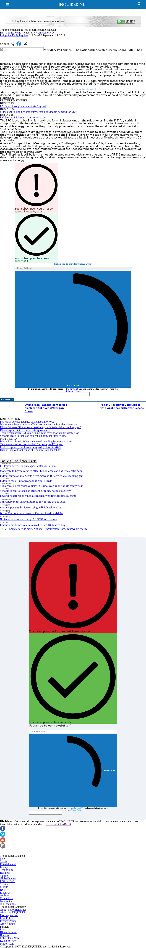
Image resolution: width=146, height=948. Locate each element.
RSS (2, 889)
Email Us (5, 892)
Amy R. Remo (13, 32)
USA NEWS (7, 881)
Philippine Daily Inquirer (14, 35)
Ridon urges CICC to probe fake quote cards (25, 430)
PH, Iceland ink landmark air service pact (23, 117)
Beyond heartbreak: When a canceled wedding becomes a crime (36, 441)
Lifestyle (5, 867)
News (3, 858)
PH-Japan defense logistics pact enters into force (27, 421)
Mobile (4, 886)
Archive (4, 895)
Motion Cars (7, 943)
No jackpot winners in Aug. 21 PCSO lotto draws (28, 519)
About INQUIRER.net (13, 909)
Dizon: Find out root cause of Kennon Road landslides (30, 449)
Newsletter (6, 901)
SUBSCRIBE (109, 770)
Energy (13, 528)
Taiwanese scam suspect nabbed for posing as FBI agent (31, 444)
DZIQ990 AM (8, 940)
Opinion (4, 875)
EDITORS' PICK (9, 460)
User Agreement (9, 915)
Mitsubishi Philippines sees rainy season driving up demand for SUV (38, 111)
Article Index (7, 923)
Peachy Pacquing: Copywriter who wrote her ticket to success (122, 406)
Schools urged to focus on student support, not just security (33, 435)
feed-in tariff (25, 528)
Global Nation (8, 878)
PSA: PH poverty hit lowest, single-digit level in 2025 (30, 447)
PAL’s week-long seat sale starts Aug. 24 (23, 106)
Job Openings (7, 903)
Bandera (4, 935)
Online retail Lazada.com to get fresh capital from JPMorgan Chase (46, 408)
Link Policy (6, 918)
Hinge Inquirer (8, 932)
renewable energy (77, 528)
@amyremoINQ (44, 32)
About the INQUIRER (13, 912)
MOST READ (29, 460)
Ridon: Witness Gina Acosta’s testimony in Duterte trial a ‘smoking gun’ (40, 427)
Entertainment (8, 864)
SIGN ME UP (73, 386)
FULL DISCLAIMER (58, 824)
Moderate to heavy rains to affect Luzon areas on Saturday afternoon (38, 424)
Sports (3, 861)
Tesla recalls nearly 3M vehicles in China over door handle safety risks (39, 432)
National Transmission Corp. (50, 528)
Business (5, 872)
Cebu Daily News (10, 937)
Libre (3, 929)
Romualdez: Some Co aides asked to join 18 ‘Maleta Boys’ (33, 525)
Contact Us (6, 898)
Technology (6, 869)
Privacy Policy (72, 391)
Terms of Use (76, 388)
